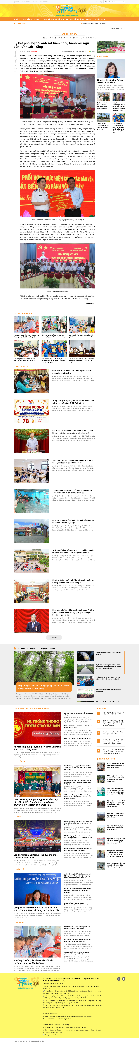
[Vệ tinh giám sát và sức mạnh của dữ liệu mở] (85, 656)
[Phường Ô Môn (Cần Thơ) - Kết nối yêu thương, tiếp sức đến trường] (26, 324)
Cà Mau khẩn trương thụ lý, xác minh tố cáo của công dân (103, 126)
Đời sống (51, 19)
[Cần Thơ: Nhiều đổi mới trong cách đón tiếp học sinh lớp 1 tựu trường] (54, 324)
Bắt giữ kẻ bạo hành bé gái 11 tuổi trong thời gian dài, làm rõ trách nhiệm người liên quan (119, 106)
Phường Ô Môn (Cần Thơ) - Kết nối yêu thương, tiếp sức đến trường (26, 336)
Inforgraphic (44, 648)
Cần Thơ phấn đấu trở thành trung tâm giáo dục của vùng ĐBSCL (25, 359)
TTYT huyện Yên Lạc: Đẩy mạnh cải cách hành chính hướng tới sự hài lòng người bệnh (115, 778)
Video (53, 648)
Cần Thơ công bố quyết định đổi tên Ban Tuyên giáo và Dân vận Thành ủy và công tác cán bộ (77, 767)
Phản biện (96, 19)
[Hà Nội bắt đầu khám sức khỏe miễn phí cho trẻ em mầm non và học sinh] (82, 324)
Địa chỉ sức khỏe (107, 759)
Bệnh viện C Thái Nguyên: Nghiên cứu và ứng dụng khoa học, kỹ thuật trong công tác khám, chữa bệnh (116, 791)
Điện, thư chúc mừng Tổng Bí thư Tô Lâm (77, 738)
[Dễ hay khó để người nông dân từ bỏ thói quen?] (85, 693)
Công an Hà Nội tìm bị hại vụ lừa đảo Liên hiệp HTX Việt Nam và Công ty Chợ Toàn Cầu (36, 909)
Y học (45, 19)
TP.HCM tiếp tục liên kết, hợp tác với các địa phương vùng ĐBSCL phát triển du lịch (78, 837)
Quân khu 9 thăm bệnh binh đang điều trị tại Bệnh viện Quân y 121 (102, 105)
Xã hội (60, 38)
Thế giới (57, 19)
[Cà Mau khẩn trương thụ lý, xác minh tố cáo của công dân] (103, 117)
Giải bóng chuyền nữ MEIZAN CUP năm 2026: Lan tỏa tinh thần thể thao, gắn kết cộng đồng (113, 751)
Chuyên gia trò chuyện (84, 19)
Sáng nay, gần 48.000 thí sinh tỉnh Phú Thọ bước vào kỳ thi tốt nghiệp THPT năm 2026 (72, 461)
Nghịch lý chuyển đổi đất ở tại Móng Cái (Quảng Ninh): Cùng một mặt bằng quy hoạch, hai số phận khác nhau (77, 876)
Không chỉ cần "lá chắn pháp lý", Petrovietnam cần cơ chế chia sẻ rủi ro (76, 904)
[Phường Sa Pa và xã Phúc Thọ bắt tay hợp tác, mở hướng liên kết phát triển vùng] (31, 591)
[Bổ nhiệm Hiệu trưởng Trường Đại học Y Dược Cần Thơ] (111, 68)
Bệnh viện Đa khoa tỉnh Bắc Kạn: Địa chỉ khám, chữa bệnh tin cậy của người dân (116, 865)
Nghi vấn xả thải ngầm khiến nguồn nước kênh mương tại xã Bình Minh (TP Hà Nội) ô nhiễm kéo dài (109, 666)
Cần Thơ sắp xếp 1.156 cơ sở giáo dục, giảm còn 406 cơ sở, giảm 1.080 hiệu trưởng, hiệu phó (54, 360)
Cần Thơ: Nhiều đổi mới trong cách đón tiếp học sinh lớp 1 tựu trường (53, 336)
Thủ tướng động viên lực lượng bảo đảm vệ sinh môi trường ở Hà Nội (108, 678)
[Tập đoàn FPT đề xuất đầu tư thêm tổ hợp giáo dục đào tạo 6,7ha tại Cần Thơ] (82, 348)
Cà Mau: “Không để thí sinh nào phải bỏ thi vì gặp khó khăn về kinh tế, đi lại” (73, 521)
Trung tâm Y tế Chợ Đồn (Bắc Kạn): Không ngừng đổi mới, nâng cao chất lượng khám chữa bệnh (115, 853)
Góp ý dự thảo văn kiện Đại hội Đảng (84, 38)
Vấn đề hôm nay (21, 19)
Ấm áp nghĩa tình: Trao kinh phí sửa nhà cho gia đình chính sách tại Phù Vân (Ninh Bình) (77, 782)
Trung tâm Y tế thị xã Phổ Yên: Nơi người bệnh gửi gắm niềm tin (115, 815)
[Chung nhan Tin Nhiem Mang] (53, 1035)
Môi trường (38, 19)
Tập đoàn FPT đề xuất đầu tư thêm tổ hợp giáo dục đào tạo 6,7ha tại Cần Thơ (81, 360)
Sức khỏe (30, 19)
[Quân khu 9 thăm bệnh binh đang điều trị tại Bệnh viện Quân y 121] (103, 96)
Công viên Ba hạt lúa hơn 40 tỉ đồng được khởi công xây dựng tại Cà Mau (78, 849)
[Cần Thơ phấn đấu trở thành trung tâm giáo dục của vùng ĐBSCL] (26, 348)
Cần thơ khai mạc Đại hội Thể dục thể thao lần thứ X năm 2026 (64, 23)
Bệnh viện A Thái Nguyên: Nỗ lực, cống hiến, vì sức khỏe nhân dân (115, 827)
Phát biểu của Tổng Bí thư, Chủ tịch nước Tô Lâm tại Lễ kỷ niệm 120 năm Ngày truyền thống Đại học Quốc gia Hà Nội (73, 612)
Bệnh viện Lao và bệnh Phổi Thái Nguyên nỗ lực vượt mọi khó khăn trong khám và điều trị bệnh (116, 803)
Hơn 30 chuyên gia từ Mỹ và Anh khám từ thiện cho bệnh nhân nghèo (115, 765)
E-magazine (32, 648)
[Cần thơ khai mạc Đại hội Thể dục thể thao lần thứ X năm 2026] (37, 836)
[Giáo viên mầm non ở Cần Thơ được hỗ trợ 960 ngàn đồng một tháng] (31, 381)
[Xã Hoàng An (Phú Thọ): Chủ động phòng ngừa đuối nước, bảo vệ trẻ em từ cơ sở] (31, 501)
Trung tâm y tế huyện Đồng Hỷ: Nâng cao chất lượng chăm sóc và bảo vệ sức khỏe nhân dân (116, 841)
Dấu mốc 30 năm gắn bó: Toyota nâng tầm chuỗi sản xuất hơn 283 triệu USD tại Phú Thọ (78, 823)
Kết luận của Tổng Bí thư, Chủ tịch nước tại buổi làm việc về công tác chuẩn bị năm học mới (72, 431)
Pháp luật (53, 38)
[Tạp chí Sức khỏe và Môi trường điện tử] (69, 10)
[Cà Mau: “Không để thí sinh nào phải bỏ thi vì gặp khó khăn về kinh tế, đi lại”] (31, 531)
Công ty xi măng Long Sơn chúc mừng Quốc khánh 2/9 (113, 733)
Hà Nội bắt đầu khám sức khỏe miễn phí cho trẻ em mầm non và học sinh (81, 336)
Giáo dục (45, 38)
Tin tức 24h (67, 38)
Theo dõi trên (74, 51)
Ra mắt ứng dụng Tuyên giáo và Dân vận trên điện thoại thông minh (37, 748)
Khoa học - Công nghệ (68, 19)
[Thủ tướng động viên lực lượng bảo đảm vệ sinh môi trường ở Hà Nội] (85, 681)
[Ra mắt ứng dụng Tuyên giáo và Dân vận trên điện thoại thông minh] (37, 728)
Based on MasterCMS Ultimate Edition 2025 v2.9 (29, 1041)
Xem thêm (54, 637)
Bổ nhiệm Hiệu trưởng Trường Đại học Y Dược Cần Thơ (110, 81)
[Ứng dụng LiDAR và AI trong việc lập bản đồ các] (44, 668)
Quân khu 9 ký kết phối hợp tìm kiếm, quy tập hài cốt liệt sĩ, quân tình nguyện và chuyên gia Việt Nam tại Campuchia (36, 802)
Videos (103, 19)
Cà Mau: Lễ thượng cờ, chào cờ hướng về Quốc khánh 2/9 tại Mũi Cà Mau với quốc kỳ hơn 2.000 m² (78, 796)
